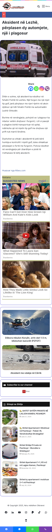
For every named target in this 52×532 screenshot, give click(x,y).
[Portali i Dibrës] (13, 6)
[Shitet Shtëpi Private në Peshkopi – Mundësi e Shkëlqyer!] (9, 451)
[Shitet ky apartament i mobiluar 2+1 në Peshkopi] (9, 485)
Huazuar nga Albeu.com (14, 170)
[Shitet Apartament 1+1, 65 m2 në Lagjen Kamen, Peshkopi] (9, 468)
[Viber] (47, 88)
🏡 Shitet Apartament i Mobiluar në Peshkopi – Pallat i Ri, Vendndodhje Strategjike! (35, 431)
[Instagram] (41, 88)
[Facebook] (30, 88)
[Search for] (38, 7)
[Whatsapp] (36, 88)
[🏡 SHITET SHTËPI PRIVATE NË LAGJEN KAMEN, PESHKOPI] (9, 417)
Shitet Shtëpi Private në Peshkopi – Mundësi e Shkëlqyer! (30, 448)
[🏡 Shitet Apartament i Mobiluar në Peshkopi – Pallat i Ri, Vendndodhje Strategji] (9, 434)
